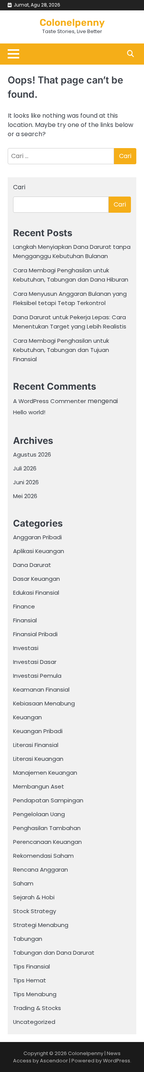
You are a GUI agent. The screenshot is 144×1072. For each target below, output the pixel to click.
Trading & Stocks (37, 1008)
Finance (24, 606)
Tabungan (27, 939)
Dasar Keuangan (36, 579)
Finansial (25, 620)
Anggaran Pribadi (37, 537)
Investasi (25, 648)
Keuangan (27, 717)
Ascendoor (54, 1060)
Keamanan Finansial (41, 689)
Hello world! (29, 412)
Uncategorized (34, 1022)
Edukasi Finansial (36, 593)
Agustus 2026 (32, 454)
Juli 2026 (24, 468)
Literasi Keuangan (38, 759)
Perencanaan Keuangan (47, 842)
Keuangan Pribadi (38, 731)
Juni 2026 (26, 482)
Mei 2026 (25, 496)
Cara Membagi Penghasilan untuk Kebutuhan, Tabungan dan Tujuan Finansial (61, 350)
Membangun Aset (38, 786)
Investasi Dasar (34, 662)
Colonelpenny (72, 22)
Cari (19, 187)
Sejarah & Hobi (34, 897)
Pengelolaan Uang (39, 814)
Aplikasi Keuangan (38, 551)
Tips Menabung (34, 994)
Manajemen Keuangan (45, 773)
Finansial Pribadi (35, 634)
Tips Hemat (29, 980)
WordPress (116, 1060)
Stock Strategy (34, 911)
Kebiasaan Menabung (44, 703)
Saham (23, 883)
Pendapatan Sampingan (48, 800)
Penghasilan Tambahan (47, 828)
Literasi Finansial (35, 745)
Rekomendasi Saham (43, 856)
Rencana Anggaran (40, 869)
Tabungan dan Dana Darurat (53, 953)
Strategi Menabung (40, 925)
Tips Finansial (31, 966)
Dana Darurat (32, 565)
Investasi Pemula (37, 676)
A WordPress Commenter (49, 401)
